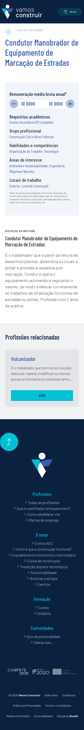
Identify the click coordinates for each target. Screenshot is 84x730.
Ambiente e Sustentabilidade (29, 165)
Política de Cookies (18, 716)
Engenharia (56, 165)
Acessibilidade (43, 716)
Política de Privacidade (27, 705)
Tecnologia (51, 151)
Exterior (15, 186)
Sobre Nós (51, 695)
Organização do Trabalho (26, 151)
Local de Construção (35, 186)
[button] (70, 12)
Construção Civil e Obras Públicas (32, 136)
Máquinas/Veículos (22, 171)
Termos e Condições (58, 705)
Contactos (69, 695)
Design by (67, 716)
